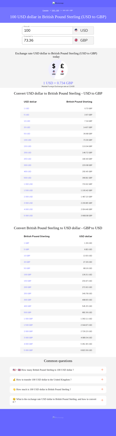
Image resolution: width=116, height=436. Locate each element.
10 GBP (27, 256)
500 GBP (27, 312)
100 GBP (27, 274)
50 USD (27, 134)
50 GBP (27, 268)
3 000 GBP (28, 337)
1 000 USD (28, 184)
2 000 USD (28, 197)
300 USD (27, 165)
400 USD (27, 171)
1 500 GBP (28, 325)
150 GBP (27, 281)
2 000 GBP (28, 331)
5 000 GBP (28, 350)
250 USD (27, 159)
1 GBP (26, 243)
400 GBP (27, 306)
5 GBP (26, 249)
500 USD (27, 178)
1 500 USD (28, 190)
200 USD (27, 152)
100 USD (27, 140)
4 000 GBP (28, 344)
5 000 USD (28, 215)
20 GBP (27, 262)
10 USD (27, 121)
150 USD (27, 146)
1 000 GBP (28, 319)
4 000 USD (28, 209)
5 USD (26, 115)
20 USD (27, 127)
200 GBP (27, 287)
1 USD (26, 108)
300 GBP (27, 300)
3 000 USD (28, 203)
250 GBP (27, 293)
